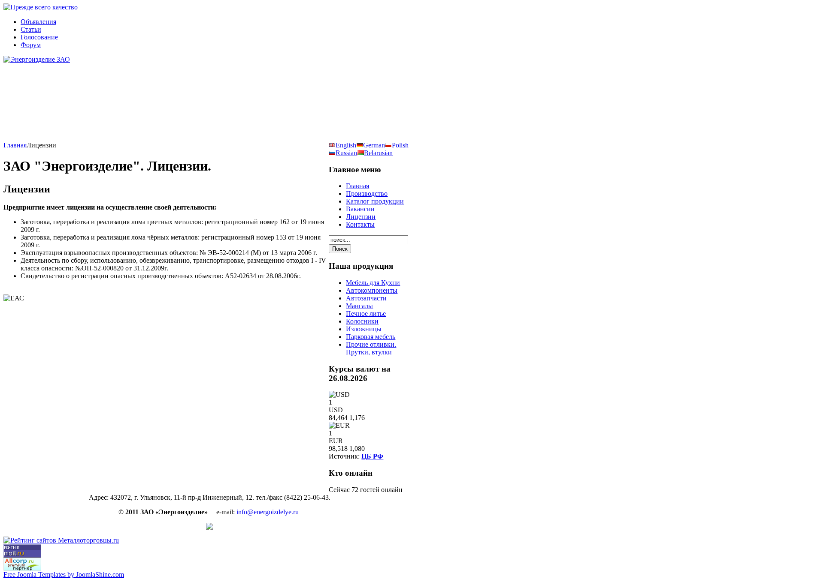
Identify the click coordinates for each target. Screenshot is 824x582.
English (346, 145)
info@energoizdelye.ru (267, 512)
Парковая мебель (370, 336)
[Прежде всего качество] (40, 7)
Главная (15, 145)
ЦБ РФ (372, 456)
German (374, 145)
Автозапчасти (366, 298)
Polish (400, 145)
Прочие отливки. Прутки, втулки (371, 348)
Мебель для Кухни (373, 282)
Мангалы (359, 305)
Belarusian (378, 152)
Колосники (362, 321)
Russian (346, 152)
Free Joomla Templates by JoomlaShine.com (63, 574)
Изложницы (364, 329)
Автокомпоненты (371, 290)
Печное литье (366, 313)
